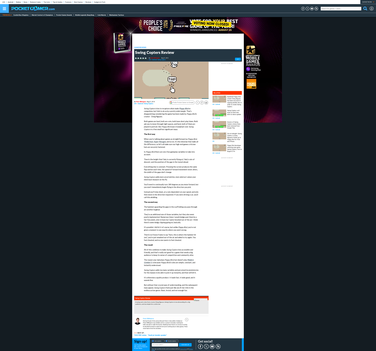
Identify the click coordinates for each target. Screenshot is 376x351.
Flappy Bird (183, 108)
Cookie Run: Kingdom (20, 15)
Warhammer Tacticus (116, 15)
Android (10, 2)
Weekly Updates (172, 341)
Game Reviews (140, 47)
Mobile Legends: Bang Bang (84, 15)
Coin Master (101, 15)
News (25, 2)
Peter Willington (155, 58)
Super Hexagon (160, 142)
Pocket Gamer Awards (64, 15)
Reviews (88, 2)
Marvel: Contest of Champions (42, 15)
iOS (3, 2)
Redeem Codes (35, 2)
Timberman (148, 142)
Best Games (78, 2)
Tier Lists (46, 2)
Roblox (18, 2)
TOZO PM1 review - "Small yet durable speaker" (150, 335)
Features (68, 2)
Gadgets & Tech (99, 2)
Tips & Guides (57, 2)
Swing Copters (162, 59)
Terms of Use (183, 349)
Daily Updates (157, 341)
